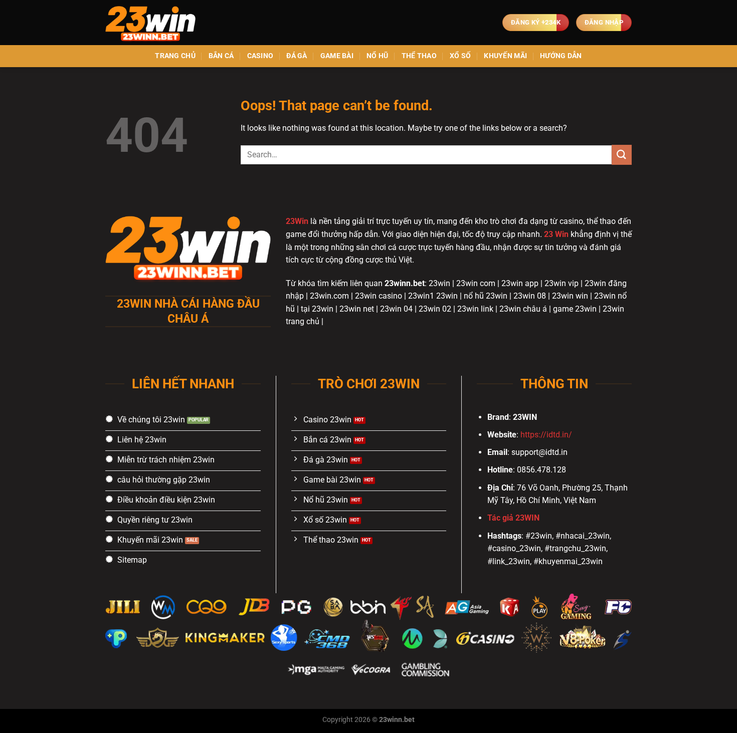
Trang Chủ (175, 56)
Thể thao (419, 56)
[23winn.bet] (155, 22)
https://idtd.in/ (546, 434)
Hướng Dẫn (561, 56)
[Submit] (622, 154)
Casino (260, 56)
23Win (297, 221)
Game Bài (336, 56)
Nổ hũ (377, 56)
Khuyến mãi (505, 56)
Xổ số (460, 56)
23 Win (556, 234)
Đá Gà (296, 56)
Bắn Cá (221, 56)
